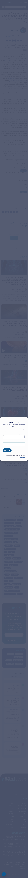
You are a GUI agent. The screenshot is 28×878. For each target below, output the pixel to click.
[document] (14, 439)
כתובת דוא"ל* (21, 441)
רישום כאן (22, 457)
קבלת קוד (7, 450)
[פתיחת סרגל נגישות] (4, 874)
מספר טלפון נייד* (21, 434)
